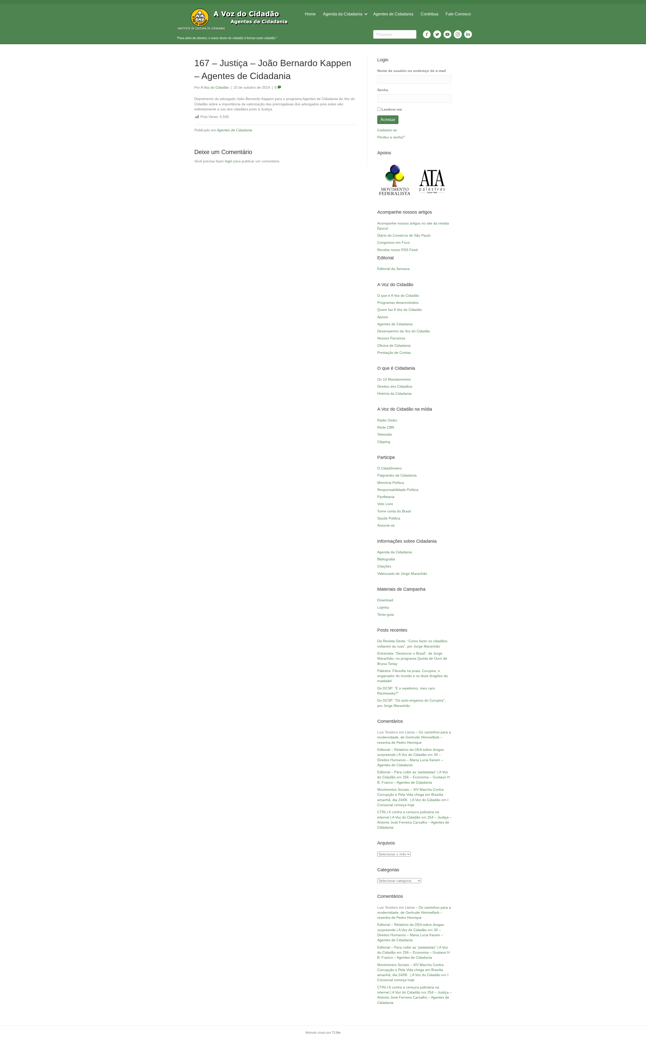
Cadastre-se (387, 130)
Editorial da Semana (393, 269)
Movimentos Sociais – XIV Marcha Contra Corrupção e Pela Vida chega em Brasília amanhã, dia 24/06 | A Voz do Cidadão (410, 794)
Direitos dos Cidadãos (394, 386)
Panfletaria (385, 497)
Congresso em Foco (393, 242)
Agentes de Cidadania (393, 14)
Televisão (384, 434)
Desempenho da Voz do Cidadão (403, 331)
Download (385, 600)
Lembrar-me (392, 109)
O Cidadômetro (389, 468)
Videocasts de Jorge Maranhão (402, 574)
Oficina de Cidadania (394, 345)
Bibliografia (386, 559)
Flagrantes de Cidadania (397, 475)
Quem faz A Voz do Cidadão (399, 310)
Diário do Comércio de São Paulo (403, 235)
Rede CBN (385, 427)
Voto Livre (385, 504)
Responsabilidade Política (397, 490)
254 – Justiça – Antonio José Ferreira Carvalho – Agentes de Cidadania (414, 822)
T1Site (336, 1032)
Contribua (429, 14)
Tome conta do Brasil (394, 511)
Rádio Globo (387, 420)
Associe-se (386, 525)
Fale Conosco (458, 14)
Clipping (383, 442)
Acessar (388, 119)
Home (310, 14)
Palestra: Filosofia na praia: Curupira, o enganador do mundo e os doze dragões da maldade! (412, 676)
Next (445, 180)
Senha (382, 90)
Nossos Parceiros (391, 338)
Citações (384, 566)
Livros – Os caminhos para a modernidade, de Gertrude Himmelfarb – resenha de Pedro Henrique (414, 737)
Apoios (382, 317)
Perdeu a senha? (391, 137)
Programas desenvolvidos (398, 303)
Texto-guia (385, 614)
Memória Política (390, 483)
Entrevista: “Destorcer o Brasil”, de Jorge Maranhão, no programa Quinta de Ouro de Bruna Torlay (412, 658)
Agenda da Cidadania (342, 14)
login (228, 161)
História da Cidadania (394, 393)
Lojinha (383, 607)
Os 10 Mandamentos (394, 379)
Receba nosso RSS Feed (397, 250)
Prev (384, 180)
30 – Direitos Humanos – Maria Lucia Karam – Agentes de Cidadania (410, 760)
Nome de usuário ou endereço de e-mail (411, 71)
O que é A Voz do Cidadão (398, 295)
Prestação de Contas (394, 353)
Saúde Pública (388, 518)
